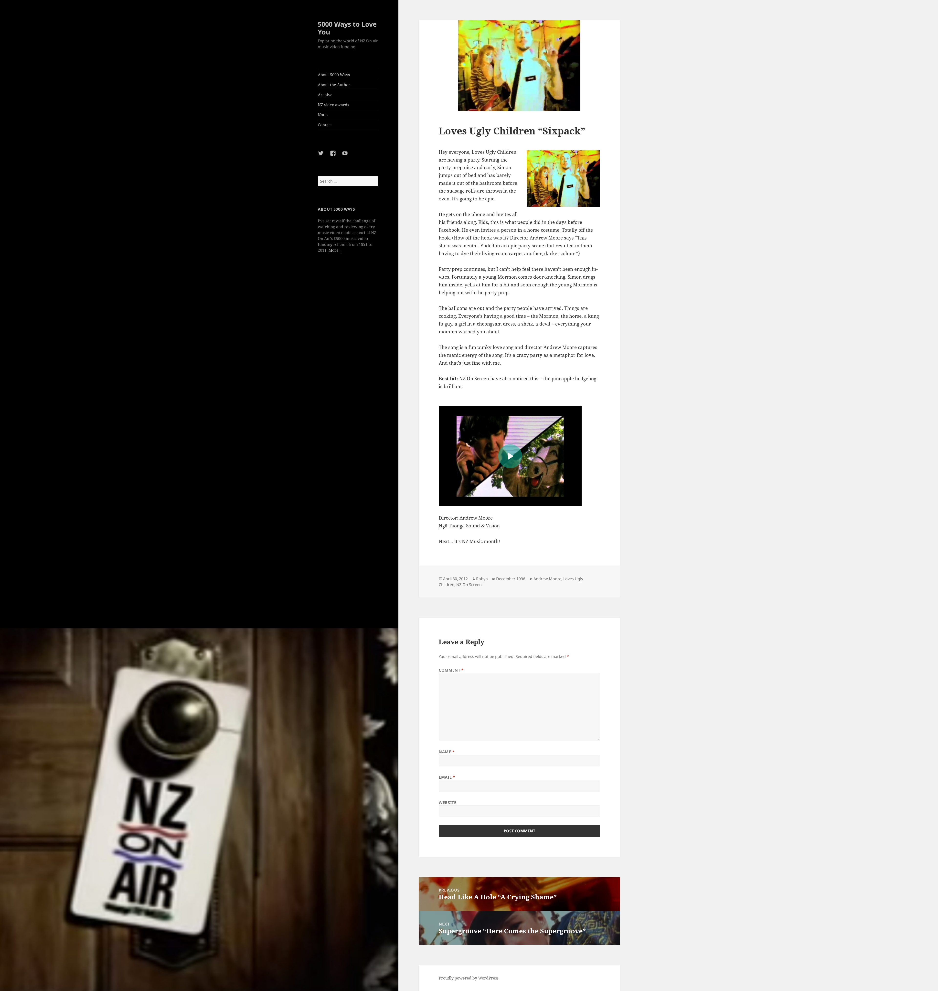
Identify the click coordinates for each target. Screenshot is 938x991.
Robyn (482, 578)
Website (447, 802)
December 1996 (510, 578)
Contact (325, 125)
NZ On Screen (469, 584)
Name (447, 751)
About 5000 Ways (334, 74)
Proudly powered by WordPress (469, 978)
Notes (323, 115)
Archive (325, 95)
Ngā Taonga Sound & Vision (469, 526)
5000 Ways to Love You (347, 28)
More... (335, 250)
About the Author (334, 84)
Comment (451, 670)
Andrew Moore (547, 578)
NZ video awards (333, 105)
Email (447, 777)
